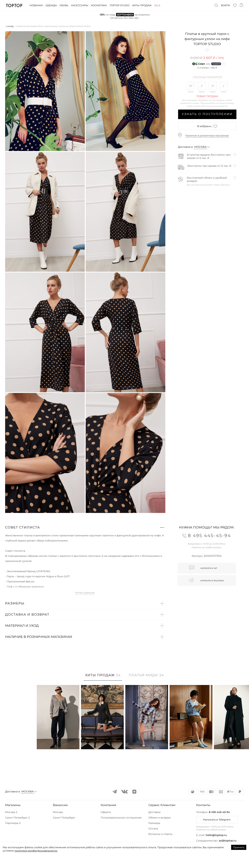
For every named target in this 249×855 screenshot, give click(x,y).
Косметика (99, 5)
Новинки (36, 5)
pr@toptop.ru (227, 840)
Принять (238, 847)
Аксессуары (79, 5)
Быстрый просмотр (58, 741)
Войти (225, 5)
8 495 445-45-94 (219, 812)
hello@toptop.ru (216, 835)
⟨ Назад (9, 26)
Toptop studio (119, 5)
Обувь (64, 5)
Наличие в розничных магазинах (207, 135)
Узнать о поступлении (207, 114)
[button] (84, 527)
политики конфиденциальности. (36, 850)
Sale (157, 5)
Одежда (51, 5)
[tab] (103, 677)
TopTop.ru (14, 5)
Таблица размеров (207, 77)
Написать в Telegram (217, 819)
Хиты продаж (141, 5)
